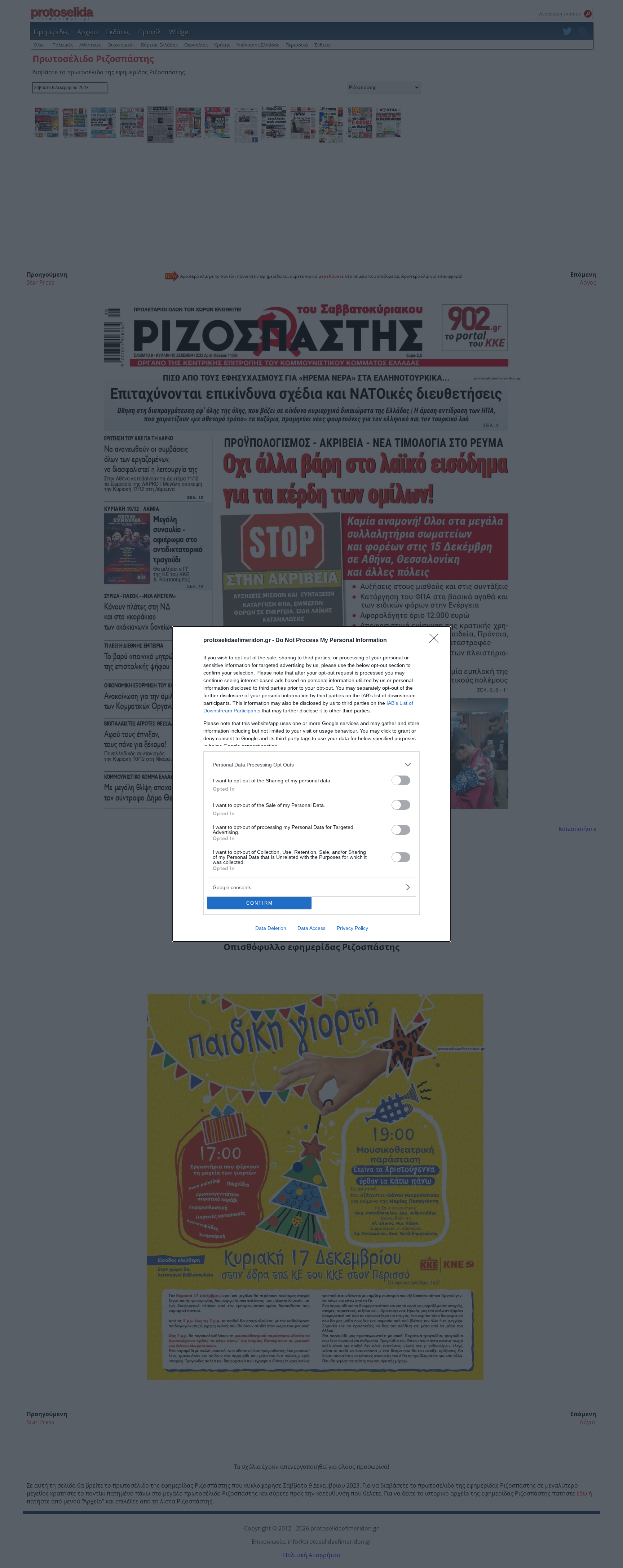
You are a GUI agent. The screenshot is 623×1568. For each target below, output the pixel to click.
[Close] (436, 640)
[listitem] (311, 764)
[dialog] (311, 784)
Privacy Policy (352, 928)
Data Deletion (270, 928)
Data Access (311, 928)
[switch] (401, 780)
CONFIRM (259, 903)
